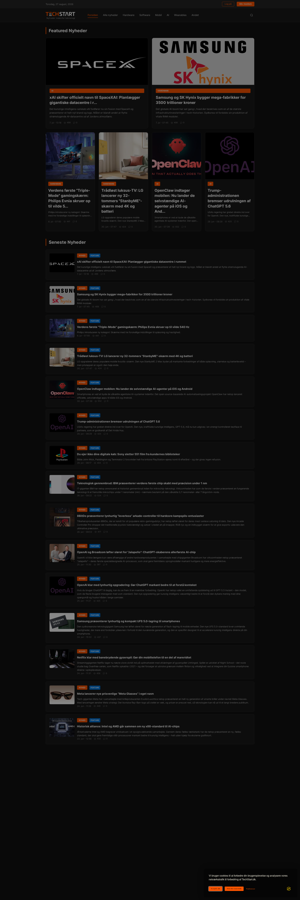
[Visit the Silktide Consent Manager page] (288, 888)
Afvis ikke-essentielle (234, 889)
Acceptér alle (215, 889)
